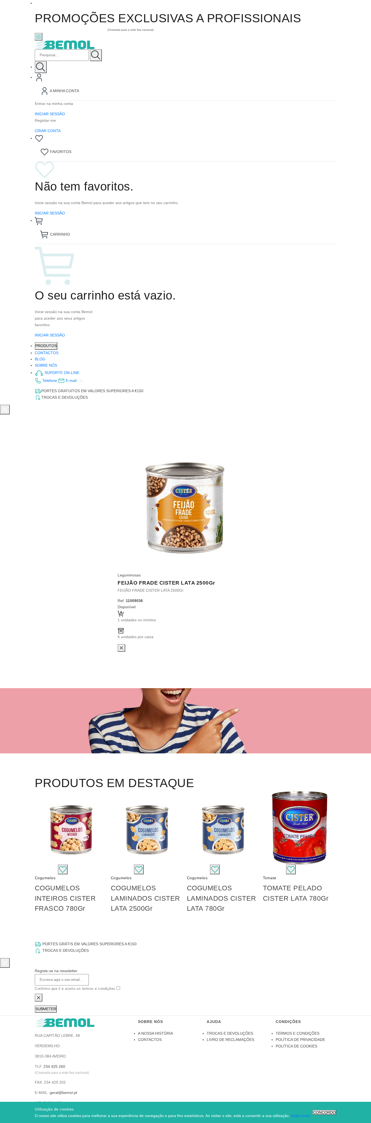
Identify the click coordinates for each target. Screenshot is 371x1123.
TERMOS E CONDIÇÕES (297, 1033)
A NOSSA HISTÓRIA (155, 1033)
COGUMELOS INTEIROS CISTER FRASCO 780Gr (65, 898)
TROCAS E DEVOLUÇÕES (230, 1033)
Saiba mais (300, 1115)
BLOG (40, 359)
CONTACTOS (46, 353)
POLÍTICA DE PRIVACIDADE (300, 1039)
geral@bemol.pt (63, 1092)
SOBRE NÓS (46, 365)
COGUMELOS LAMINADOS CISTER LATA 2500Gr (145, 898)
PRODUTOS (46, 346)
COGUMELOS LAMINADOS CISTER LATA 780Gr (221, 898)
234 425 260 (54, 1066)
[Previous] (40, 854)
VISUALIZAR (46, 869)
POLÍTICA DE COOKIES (296, 1046)
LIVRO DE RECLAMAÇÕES (230, 1039)
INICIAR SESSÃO (50, 114)
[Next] (330, 854)
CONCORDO (324, 1112)
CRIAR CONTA (48, 131)
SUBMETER (45, 1009)
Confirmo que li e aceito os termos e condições (76, 989)
